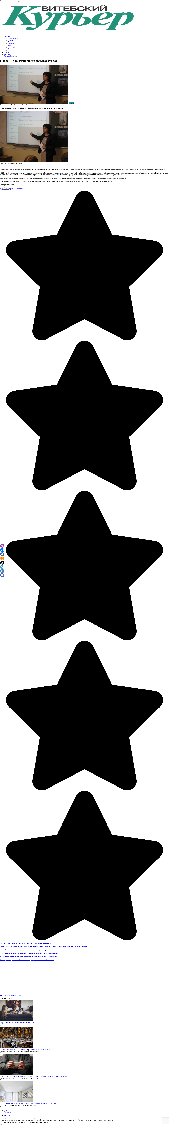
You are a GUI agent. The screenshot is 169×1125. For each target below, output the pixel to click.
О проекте (7, 52)
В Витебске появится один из (10, 956)
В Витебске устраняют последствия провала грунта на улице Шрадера (25, 950)
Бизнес (10, 49)
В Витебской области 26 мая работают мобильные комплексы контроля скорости (29, 953)
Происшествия (13, 38)
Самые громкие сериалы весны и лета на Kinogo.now (18, 1022)
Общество (11, 47)
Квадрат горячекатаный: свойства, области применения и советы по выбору (25, 1049)
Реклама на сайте (9, 1112)
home (1, 188)
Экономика (11, 40)
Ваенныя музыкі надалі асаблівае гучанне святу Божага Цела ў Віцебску (25, 943)
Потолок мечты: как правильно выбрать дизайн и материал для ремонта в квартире (28, 1103)
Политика (11, 44)
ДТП (9, 51)
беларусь (7, 188)
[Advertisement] (58, 979)
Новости (7, 37)
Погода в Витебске (10, 56)
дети (11, 188)
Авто (9, 45)
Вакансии (7, 1114)
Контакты (7, 54)
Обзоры (71, 103)
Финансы (11, 42)
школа (21, 188)
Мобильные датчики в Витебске (11, 995)
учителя (16, 188)
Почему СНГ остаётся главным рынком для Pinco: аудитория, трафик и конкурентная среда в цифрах (33, 1076)
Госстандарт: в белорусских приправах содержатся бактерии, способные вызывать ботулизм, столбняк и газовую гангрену (43, 946)
